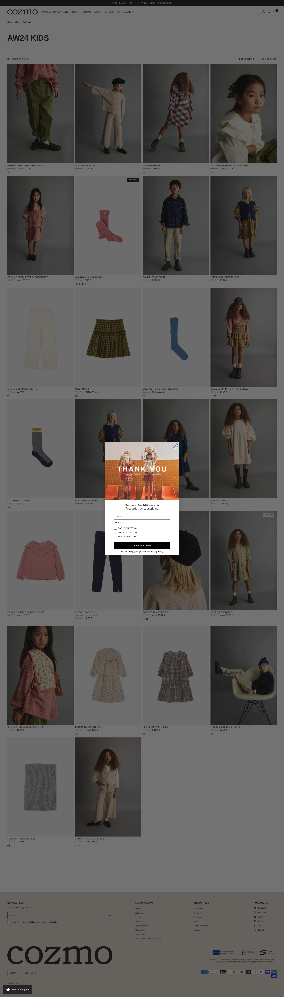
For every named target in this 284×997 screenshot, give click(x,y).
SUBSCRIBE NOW (142, 545)
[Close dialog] (175, 445)
